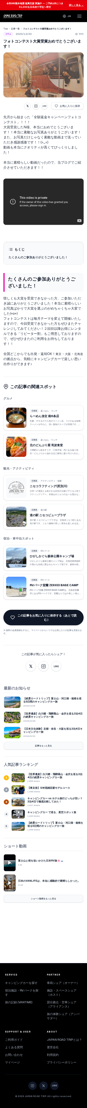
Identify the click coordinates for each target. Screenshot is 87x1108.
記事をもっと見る (43, 745)
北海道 (78, 354)
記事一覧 (15, 28)
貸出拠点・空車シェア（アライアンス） (61, 1004)
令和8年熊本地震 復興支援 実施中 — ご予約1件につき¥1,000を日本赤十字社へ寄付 (45, 5)
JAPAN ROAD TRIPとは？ (64, 1040)
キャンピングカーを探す (21, 983)
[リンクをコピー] (36, 106)
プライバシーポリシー (61, 1062)
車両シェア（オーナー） (63, 983)
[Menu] (79, 16)
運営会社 (53, 1047)
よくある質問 (14, 1047)
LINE (44, 106)
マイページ (12, 1062)
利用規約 (53, 1055)
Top (5, 28)
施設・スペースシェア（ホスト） (61, 993)
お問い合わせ (14, 1055)
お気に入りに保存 (70, 106)
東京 (58, 354)
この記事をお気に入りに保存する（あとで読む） (47, 618)
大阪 (68, 354)
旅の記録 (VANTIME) (18, 1002)
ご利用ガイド (14, 1040)
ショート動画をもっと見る (43, 898)
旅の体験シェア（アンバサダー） (63, 1016)
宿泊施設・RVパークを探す (21, 993)
